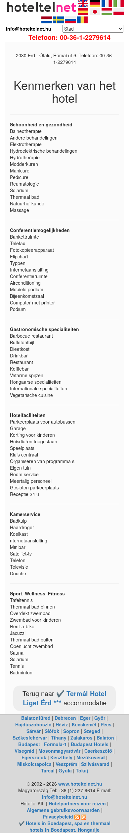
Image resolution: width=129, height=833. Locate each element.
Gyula (65, 770)
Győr (99, 718)
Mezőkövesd (90, 757)
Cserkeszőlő (98, 750)
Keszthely (61, 757)
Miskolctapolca (34, 764)
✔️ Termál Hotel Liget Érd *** (65, 698)
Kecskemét (84, 724)
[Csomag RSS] (83, 816)
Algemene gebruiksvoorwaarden (63, 810)
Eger (85, 718)
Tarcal (48, 770)
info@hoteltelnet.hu (64, 797)
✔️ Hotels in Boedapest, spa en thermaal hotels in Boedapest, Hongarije (64, 826)
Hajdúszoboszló (33, 724)
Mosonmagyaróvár (59, 750)
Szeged (92, 731)
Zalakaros (81, 737)
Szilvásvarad (95, 764)
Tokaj (82, 770)
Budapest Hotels (89, 744)
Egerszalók (34, 757)
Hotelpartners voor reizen (77, 803)
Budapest (29, 744)
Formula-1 (55, 744)
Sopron (71, 731)
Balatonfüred (36, 718)
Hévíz (62, 724)
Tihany (58, 737)
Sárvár (33, 731)
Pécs (106, 724)
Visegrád (24, 750)
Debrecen (65, 718)
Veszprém (66, 764)
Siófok (52, 731)
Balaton (105, 737)
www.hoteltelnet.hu (80, 783)
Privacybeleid (58, 816)
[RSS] (77, 816)
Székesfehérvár (30, 737)
